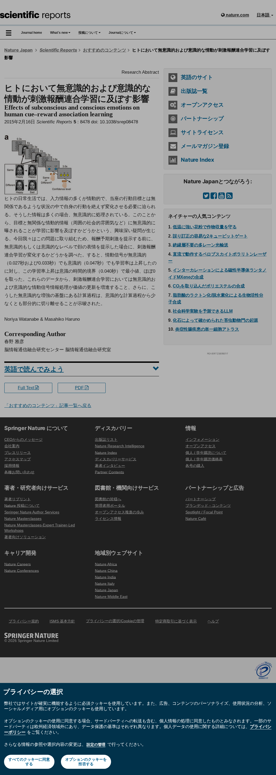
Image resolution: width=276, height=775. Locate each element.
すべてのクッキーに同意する (29, 761)
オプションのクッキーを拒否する (86, 761)
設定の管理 (96, 744)
